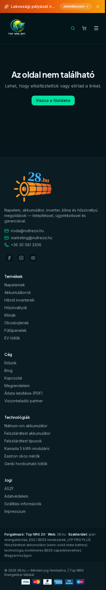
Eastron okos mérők (22, 456)
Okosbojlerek (16, 322)
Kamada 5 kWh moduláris (26, 448)
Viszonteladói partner (23, 400)
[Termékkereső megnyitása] (73, 28)
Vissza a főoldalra (53, 100)
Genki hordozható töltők (26, 463)
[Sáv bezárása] (98, 6)
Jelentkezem (73, 6)
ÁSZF (9, 488)
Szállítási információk (23, 503)
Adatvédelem (16, 496)
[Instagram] (21, 258)
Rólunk (10, 363)
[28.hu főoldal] (17, 28)
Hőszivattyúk (15, 307)
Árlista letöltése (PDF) (23, 393)
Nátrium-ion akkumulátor (26, 425)
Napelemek (14, 285)
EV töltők (12, 338)
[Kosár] (84, 28)
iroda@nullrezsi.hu (27, 230)
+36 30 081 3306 (26, 244)
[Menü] (96, 28)
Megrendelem (17, 385)
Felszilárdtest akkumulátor (27, 433)
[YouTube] (33, 258)
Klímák (10, 315)
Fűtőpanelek (15, 330)
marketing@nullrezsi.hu (31, 237)
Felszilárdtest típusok (23, 441)
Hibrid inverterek (19, 300)
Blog (8, 370)
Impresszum (15, 511)
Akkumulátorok (17, 292)
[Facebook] (9, 258)
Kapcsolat (13, 378)
